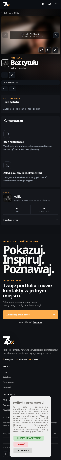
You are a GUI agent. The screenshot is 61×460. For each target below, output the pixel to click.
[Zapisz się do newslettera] (54, 433)
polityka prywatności (32, 432)
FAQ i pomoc (9, 400)
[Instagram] (5, 454)
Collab (35, 359)
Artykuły (7, 377)
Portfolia (23, 359)
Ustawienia (23, 450)
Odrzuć (21, 444)
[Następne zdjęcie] (56, 35)
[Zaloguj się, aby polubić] (55, 50)
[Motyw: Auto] (42, 4)
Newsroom (8, 382)
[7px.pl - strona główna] (6, 4)
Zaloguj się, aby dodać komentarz (22, 173)
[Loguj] (49, 4)
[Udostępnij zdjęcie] (12, 75)
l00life (16, 13)
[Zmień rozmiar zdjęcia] (41, 50)
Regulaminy (8, 405)
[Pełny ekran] (48, 50)
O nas (5, 372)
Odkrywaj (9, 359)
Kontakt (7, 387)
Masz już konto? (30, 322)
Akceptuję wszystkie (29, 438)
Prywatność (8, 410)
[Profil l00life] (5, 63)
